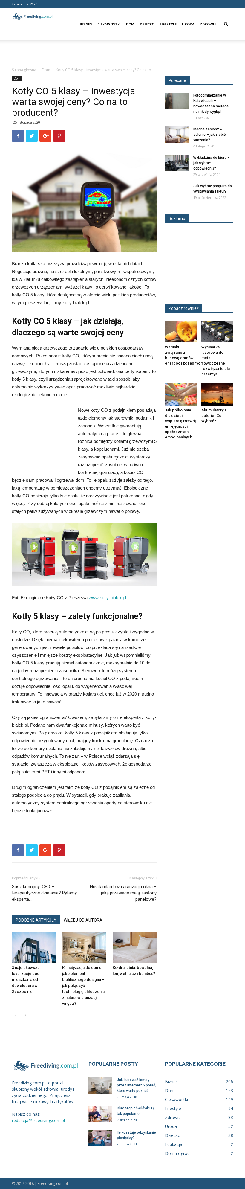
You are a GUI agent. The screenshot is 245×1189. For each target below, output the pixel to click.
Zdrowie (208, 24)
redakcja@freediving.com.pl (38, 1120)
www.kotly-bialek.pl (107, 597)
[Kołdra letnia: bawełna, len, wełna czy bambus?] (135, 947)
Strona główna (24, 69)
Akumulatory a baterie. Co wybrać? (213, 415)
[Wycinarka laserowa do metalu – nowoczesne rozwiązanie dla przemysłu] (217, 331)
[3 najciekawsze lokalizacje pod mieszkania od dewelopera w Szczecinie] (34, 947)
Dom (130, 24)
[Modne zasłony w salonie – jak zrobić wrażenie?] (177, 134)
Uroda (188, 24)
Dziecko (147, 24)
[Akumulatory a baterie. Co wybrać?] (217, 394)
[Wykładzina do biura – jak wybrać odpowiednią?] (177, 163)
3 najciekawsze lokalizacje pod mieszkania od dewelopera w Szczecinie (26, 979)
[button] (226, 24)
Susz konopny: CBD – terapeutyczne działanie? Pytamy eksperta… (44, 893)
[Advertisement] (122, 53)
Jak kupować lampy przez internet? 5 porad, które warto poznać (136, 1085)
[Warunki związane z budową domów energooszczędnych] (181, 331)
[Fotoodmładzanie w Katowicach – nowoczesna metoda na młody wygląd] (177, 101)
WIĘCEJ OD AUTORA (83, 920)
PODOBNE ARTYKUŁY (36, 920)
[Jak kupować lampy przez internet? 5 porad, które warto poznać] (100, 1085)
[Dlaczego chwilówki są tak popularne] (100, 1114)
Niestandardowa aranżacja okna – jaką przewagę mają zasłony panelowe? (123, 893)
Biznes (86, 24)
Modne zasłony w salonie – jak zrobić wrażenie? (209, 134)
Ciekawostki (109, 24)
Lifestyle (168, 24)
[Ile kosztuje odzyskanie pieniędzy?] (100, 1138)
